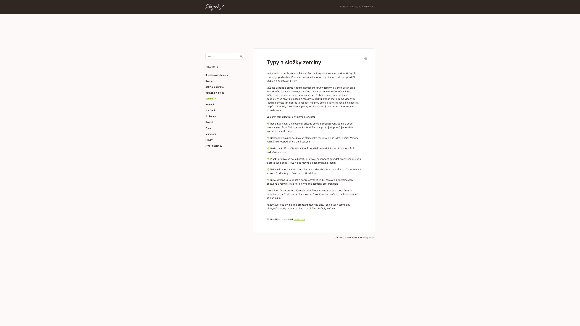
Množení (210, 110)
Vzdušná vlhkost (214, 92)
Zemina (209, 98)
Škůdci (209, 122)
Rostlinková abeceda (217, 75)
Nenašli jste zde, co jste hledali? (357, 6)
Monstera (210, 134)
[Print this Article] (366, 59)
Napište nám (299, 219)
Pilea (208, 128)
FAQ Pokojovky (213, 145)
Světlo (209, 81)
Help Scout (369, 237)
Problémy (210, 116)
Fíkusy (209, 139)
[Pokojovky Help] (214, 7)
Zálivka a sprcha (214, 86)
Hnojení (209, 104)
